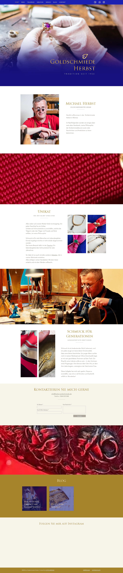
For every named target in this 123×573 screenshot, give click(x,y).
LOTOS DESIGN (50, 570)
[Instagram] (104, 2)
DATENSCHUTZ (96, 570)
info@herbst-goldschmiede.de (61, 394)
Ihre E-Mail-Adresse (42, 410)
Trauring (49, 245)
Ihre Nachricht (67, 404)
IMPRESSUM (86, 570)
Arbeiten (54, 255)
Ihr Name (39, 404)
